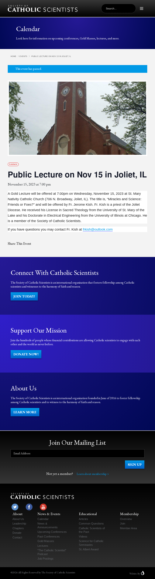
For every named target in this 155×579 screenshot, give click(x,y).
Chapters (18, 528)
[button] (24, 296)
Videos (83, 536)
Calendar (43, 519)
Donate (16, 532)
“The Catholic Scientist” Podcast (51, 552)
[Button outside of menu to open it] (141, 8)
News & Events (48, 513)
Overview (126, 519)
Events (23, 56)
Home (13, 56)
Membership (129, 513)
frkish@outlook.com (98, 229)
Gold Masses (45, 541)
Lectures (42, 545)
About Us (18, 519)
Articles (83, 519)
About (17, 513)
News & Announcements (47, 525)
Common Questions (91, 523)
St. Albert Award (88, 549)
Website (133, 573)
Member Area (128, 528)
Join (122, 523)
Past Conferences (48, 536)
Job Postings (45, 558)
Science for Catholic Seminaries (91, 542)
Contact (17, 537)
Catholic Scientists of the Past (92, 530)
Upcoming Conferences (52, 531)
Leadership (19, 523)
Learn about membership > (93, 474)
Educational (88, 513)
